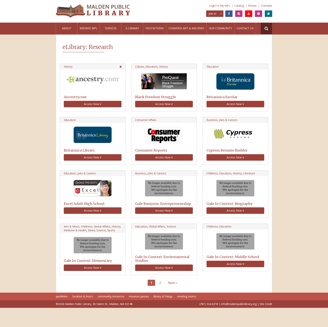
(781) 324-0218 (208, 304)
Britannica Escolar (222, 97)
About (66, 28)
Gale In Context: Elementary (88, 260)
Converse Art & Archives (186, 28)
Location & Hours (83, 296)
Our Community (220, 28)
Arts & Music (72, 226)
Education (151, 66)
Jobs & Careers (228, 120)
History (68, 66)
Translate (266, 5)
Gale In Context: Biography (229, 203)
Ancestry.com (75, 97)
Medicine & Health (75, 230)
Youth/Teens (154, 28)
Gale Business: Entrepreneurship (163, 203)
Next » (172, 283)
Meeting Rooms (186, 296)
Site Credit (266, 304)
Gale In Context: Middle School (233, 257)
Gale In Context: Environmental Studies (162, 259)
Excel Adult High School (84, 203)
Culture (139, 66)
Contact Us (245, 28)
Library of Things (163, 296)
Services (111, 28)
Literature (249, 173)
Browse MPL (88, 28)
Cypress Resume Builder (227, 150)
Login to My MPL (219, 5)
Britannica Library (79, 150)
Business (212, 120)
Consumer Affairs (145, 120)
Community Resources (111, 296)
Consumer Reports (151, 150)
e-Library (132, 28)
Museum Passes (139, 296)
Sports (111, 230)
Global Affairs (102, 226)
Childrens (212, 173)
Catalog (239, 5)
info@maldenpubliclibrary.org (239, 304)
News (91, 230)
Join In (212, 13)
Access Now (92, 104)
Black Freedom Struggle (155, 97)
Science (101, 230)
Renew (252, 5)
